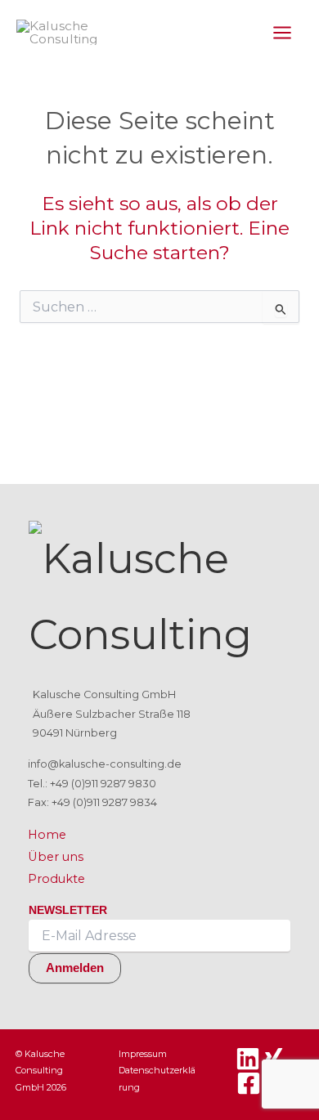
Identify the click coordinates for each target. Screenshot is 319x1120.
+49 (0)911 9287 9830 (103, 783)
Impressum (143, 1054)
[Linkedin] (248, 1058)
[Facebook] (248, 1083)
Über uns (55, 856)
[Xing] (273, 1058)
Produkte (56, 878)
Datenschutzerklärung (157, 1078)
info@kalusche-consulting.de (105, 764)
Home (47, 834)
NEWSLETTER (68, 909)
